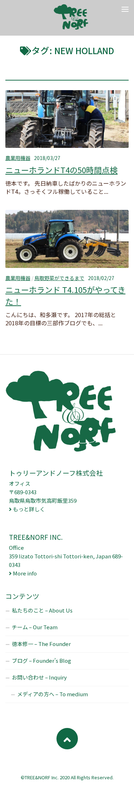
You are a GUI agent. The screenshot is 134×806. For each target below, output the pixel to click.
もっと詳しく (29, 509)
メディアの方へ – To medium (52, 694)
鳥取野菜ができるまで (59, 277)
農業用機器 (17, 157)
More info (25, 573)
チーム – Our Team (35, 627)
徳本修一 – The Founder (41, 643)
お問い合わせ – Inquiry (39, 677)
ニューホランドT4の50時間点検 (61, 169)
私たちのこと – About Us (42, 610)
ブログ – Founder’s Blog (41, 660)
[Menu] (125, 9)
